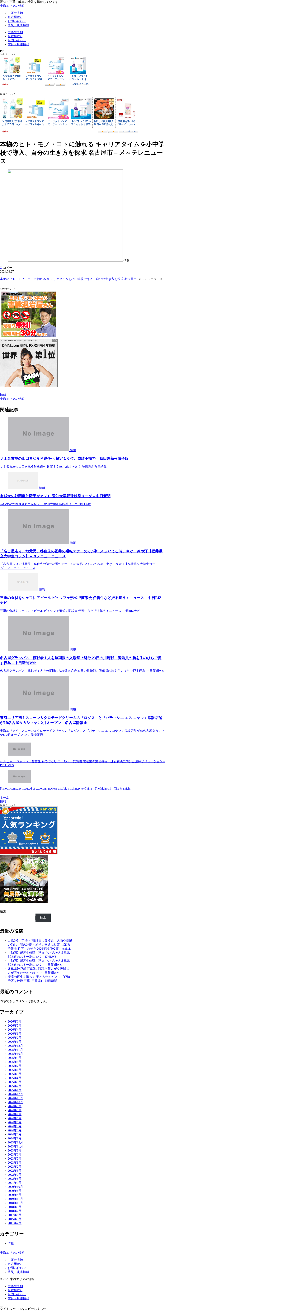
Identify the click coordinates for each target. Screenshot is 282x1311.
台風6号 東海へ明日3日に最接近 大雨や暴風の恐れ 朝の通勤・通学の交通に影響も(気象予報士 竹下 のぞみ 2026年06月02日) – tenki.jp (40, 944)
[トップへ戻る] (1, 1306)
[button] (7, 267)
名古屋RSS (15, 1264)
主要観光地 (15, 1259)
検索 (3, 911)
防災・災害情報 (18, 1272)
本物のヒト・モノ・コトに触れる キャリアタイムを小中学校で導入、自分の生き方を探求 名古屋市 (68, 279)
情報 (3, 395)
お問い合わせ (17, 1268)
